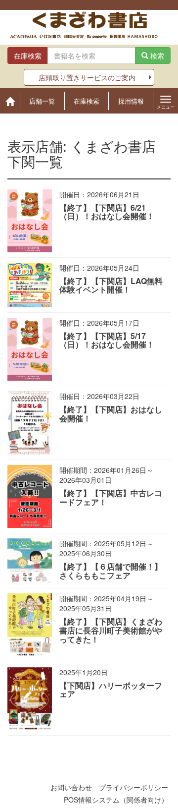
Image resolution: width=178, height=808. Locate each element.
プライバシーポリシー (133, 787)
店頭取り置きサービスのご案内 (87, 77)
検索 (156, 55)
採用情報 (131, 101)
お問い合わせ (71, 787)
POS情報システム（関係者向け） (116, 800)
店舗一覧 (42, 101)
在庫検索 (86, 101)
